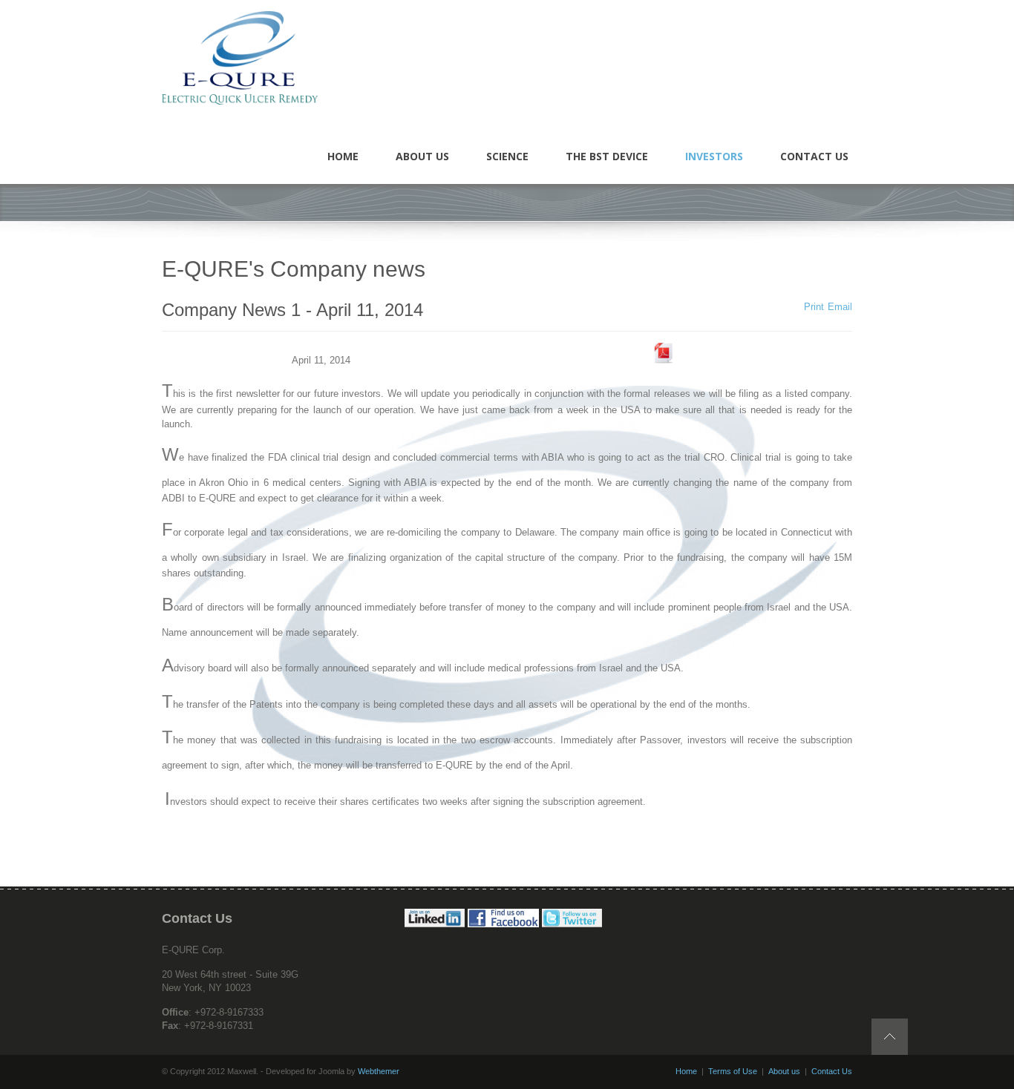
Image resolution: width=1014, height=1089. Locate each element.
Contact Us (831, 1071)
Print (814, 306)
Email (840, 306)
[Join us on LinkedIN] (435, 924)
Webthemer (378, 1071)
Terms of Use (732, 1071)
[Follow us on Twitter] (572, 924)
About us (784, 1071)
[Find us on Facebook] (503, 924)
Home (686, 1071)
